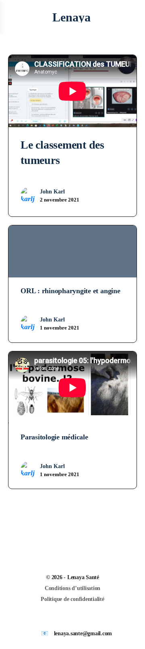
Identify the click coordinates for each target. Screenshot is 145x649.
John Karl (52, 192)
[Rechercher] (130, 17)
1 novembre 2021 (59, 328)
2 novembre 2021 (59, 200)
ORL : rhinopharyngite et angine (70, 291)
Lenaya (71, 17)
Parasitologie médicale (54, 437)
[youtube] (91, 620)
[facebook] (76, 620)
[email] (62, 620)
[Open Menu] (13, 17)
